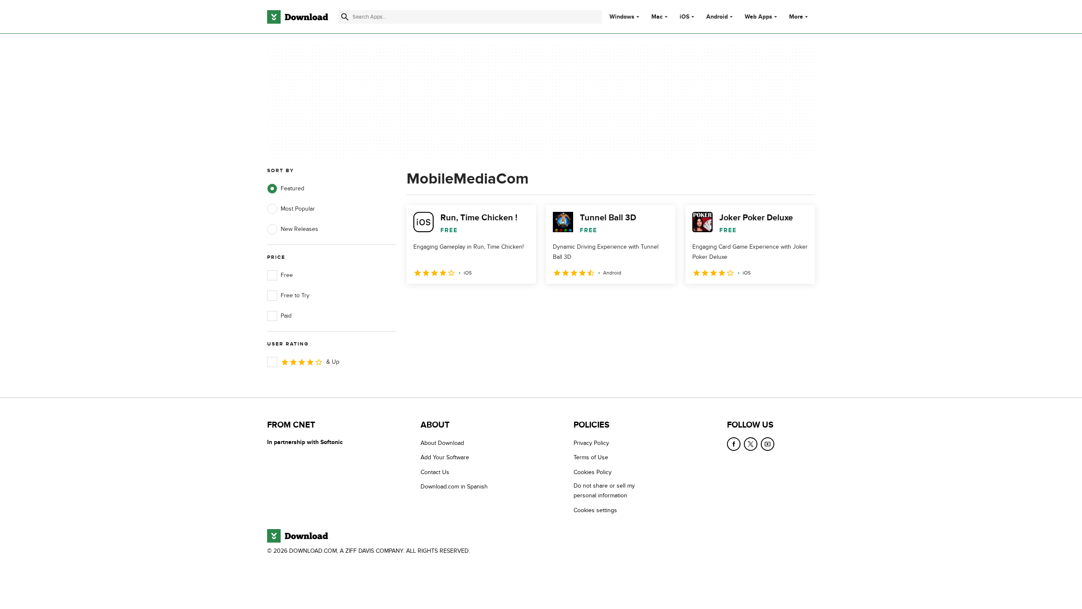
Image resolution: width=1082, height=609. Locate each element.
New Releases (299, 229)
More (796, 16)
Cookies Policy (593, 472)
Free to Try (295, 295)
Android (717, 17)
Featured (292, 188)
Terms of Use (591, 457)
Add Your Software (445, 457)
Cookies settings (595, 510)
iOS (684, 17)
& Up (332, 361)
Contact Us (435, 472)
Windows (621, 17)
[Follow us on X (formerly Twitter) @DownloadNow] (750, 444)
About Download (442, 443)
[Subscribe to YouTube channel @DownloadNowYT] (767, 444)
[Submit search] (345, 17)
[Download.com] (297, 17)
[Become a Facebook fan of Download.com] (733, 444)
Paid (286, 315)
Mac (657, 17)
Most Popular (298, 208)
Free (287, 275)
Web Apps (758, 17)
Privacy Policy (591, 443)
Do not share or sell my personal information (604, 490)
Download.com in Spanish (454, 486)
